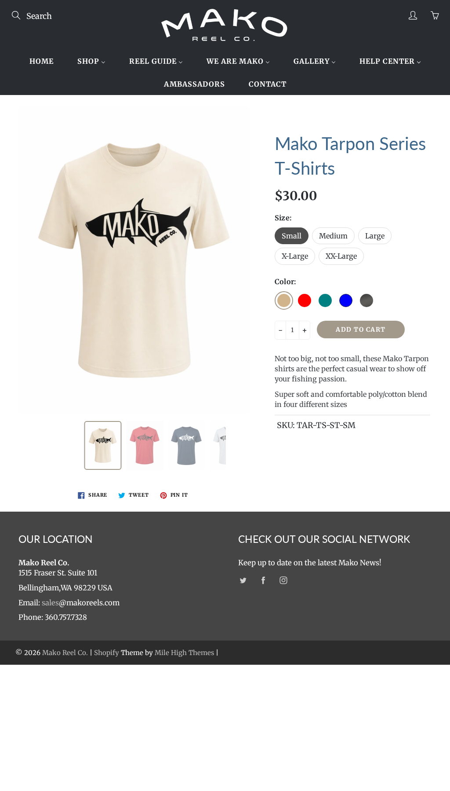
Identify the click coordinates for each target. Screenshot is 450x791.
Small (291, 235)
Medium (333, 235)
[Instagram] (283, 580)
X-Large (295, 256)
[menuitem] (41, 61)
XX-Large (341, 256)
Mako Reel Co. (65, 652)
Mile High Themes (184, 652)
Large (375, 235)
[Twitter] (242, 580)
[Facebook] (263, 580)
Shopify (106, 652)
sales (50, 603)
